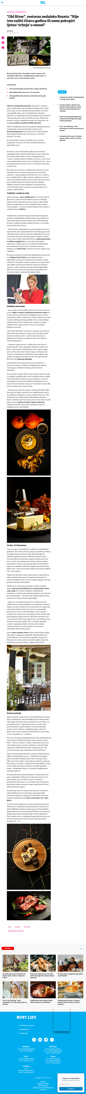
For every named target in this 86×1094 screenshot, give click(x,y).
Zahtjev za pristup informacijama (43, 1087)
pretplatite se (24, 1029)
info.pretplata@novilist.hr (26, 1070)
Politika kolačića (43, 1085)
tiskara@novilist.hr (55, 1060)
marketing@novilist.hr (55, 1051)
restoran (17, 927)
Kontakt (43, 1081)
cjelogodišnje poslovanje (15, 931)
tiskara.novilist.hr (54, 1058)
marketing (23, 1033)
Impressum (43, 1089)
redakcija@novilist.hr (28, 1049)
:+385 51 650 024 (55, 1062)
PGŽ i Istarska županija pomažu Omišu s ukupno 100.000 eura (28, 89)
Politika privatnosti (43, 1083)
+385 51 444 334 (28, 1060)
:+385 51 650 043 (28, 1072)
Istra (9, 927)
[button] (80, 948)
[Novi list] (43, 2)
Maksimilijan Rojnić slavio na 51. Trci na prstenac (24, 92)
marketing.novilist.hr (54, 1049)
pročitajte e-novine (27, 1025)
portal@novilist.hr (28, 1058)
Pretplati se (71, 1088)
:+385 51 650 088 (55, 1053)
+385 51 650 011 (28, 1051)
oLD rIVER (27, 927)
